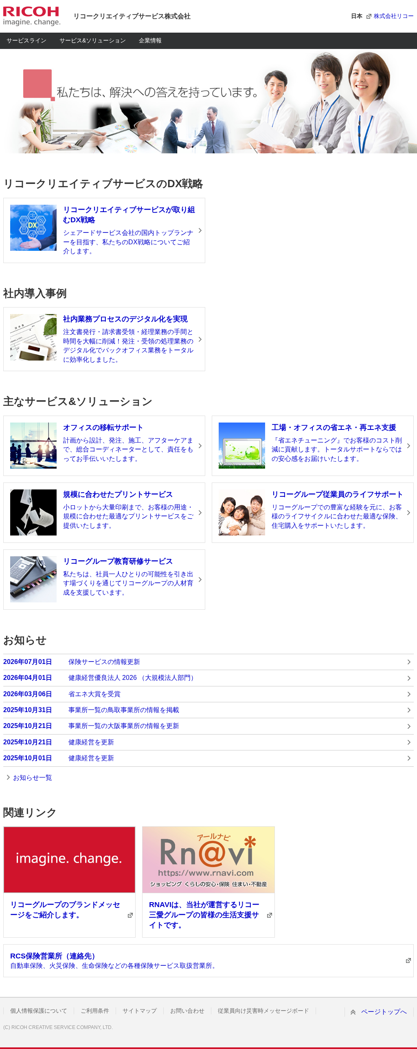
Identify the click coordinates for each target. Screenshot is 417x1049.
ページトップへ (384, 1011)
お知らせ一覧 (32, 777)
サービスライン (26, 40)
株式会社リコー (394, 16)
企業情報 (150, 40)
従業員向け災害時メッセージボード (263, 1010)
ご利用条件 (95, 1010)
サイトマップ (140, 1010)
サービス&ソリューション (92, 40)
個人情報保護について (38, 1010)
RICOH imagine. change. (31, 16)
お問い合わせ (187, 1010)
